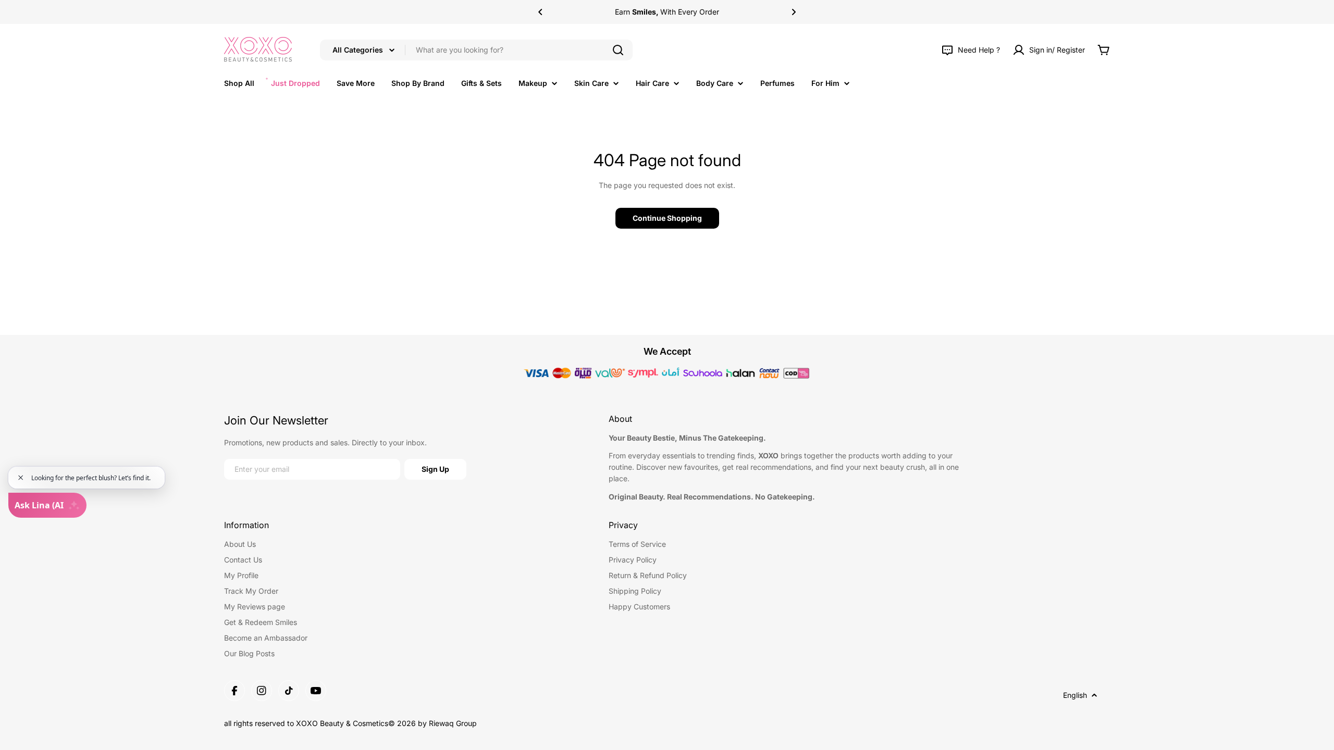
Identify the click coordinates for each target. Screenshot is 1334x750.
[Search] (618, 50)
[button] (540, 12)
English (1075, 695)
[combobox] (476, 50)
